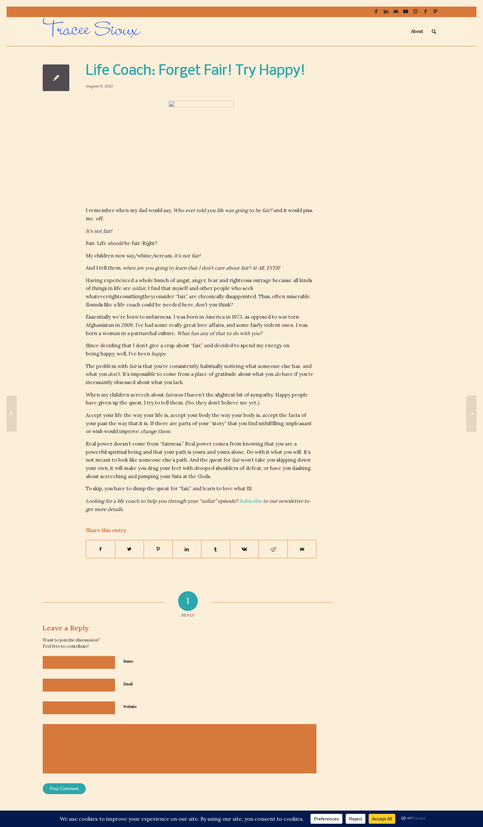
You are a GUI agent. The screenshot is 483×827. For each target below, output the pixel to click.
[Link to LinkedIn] (386, 11)
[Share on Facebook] (100, 549)
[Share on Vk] (244, 549)
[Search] (433, 31)
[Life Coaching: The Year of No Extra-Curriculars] (12, 414)
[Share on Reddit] (273, 549)
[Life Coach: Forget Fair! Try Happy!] (56, 77)
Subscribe (250, 501)
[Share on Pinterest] (158, 549)
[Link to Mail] (396, 11)
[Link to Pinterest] (435, 11)
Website (130, 706)
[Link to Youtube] (405, 11)
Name (128, 661)
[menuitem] (417, 31)
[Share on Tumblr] (215, 549)
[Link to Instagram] (415, 11)
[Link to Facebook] (376, 11)
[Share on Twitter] (129, 549)
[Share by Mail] (302, 549)
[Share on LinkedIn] (187, 549)
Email (128, 684)
